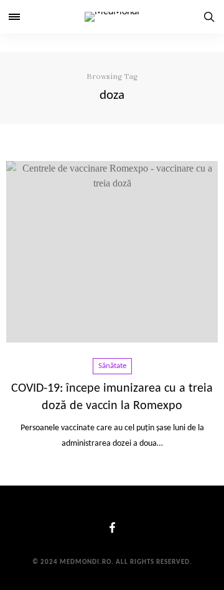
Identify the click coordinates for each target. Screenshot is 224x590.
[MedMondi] (112, 17)
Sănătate (112, 366)
